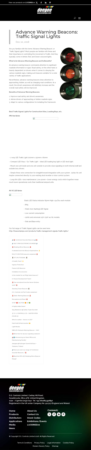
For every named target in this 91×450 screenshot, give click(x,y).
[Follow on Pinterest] (50, 2)
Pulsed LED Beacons (18, 268)
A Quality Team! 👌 (18, 261)
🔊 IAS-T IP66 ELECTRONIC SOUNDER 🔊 (25, 243)
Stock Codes (33, 418)
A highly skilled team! (18, 306)
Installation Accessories (19, 272)
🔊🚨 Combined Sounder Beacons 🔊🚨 (25, 240)
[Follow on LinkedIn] (45, 2)
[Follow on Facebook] (41, 2)
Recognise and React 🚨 (20, 299)
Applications (15, 421)
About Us (32, 411)
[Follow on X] (37, 2)
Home (12, 411)
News (12, 428)
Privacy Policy (39, 443)
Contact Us (33, 414)
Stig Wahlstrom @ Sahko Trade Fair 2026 (25, 310)
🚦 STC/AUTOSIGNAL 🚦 (20, 257)
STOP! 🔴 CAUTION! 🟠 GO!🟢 (21, 303)
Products (14, 414)
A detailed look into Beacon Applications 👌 (26, 250)
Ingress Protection (18, 264)
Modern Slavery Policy (41, 446)
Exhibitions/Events (37, 421)
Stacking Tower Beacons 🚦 (21, 288)
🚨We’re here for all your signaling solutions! (26, 334)
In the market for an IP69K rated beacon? (25, 275)
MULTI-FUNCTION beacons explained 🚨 (25, 254)
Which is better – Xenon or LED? (22, 319)
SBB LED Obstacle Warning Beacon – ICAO (25, 330)
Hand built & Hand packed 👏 (21, 323)
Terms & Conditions (24, 443)
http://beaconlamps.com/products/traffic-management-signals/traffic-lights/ (39, 231)
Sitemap (55, 446)
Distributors (15, 418)
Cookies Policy (68, 443)
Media (12, 424)
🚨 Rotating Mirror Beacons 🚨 (21, 247)
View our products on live (22, 2)
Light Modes (16, 326)
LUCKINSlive (33, 424)
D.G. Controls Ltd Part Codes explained (24, 292)
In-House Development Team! (21, 279)
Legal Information (53, 443)
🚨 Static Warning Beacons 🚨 (21, 295)
